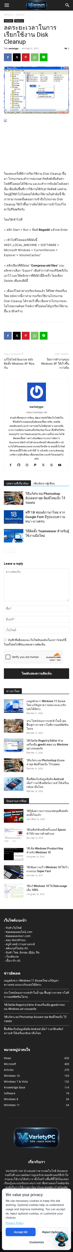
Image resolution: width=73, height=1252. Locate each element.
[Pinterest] (26, 57)
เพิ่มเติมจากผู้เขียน (44, 483)
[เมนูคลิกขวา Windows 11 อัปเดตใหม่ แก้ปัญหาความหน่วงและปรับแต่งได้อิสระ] (13, 706)
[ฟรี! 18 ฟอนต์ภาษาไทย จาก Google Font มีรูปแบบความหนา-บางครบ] (13, 517)
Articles (20, 14)
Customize (36, 1242)
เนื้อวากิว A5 (13, 960)
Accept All (20, 1232)
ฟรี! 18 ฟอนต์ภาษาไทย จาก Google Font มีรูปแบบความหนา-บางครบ (45, 516)
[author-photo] (36, 401)
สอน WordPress (16, 940)
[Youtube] (61, 465)
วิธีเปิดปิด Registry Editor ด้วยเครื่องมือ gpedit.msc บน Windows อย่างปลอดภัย (47, 744)
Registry (19, 20)
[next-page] (12, 550)
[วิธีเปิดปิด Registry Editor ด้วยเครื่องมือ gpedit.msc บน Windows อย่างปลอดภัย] (13, 745)
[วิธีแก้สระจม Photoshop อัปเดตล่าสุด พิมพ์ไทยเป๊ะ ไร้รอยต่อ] (13, 498)
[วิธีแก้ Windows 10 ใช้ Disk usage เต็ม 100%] (13, 891)
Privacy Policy (15, 1223)
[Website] (53, 465)
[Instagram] (28, 465)
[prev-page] (6, 550)
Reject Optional (52, 1232)
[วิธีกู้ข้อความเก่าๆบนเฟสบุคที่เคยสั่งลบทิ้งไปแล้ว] (13, 816)
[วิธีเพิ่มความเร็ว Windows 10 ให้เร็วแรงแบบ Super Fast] (13, 872)
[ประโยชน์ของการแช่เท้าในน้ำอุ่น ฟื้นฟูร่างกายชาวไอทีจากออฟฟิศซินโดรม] (13, 726)
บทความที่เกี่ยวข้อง (17, 483)
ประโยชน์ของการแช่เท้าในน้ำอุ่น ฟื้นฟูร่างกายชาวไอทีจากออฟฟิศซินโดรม (47, 724)
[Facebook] (8, 57)
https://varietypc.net (36, 412)
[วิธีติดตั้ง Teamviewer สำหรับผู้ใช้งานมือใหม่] (13, 535)
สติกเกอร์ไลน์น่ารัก (17, 948)
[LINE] (43, 57)
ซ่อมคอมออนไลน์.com (19, 932)
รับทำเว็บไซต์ (14, 928)
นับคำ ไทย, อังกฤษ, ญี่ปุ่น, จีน (23, 952)
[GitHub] (20, 465)
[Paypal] (36, 465)
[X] (17, 57)
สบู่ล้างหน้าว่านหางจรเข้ (20, 944)
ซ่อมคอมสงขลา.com (18, 936)
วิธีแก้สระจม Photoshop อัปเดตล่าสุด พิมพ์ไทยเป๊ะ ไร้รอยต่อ (45, 498)
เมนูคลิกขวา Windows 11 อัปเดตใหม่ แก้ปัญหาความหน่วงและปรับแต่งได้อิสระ (46, 705)
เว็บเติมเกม (12, 956)
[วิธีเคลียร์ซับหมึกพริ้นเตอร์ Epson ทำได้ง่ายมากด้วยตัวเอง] (13, 834)
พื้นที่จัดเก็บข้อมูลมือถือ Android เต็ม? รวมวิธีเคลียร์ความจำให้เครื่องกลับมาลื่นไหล (47, 783)
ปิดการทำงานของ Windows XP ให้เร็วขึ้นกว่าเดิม (55, 364)
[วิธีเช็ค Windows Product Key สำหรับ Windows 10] (13, 853)
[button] (6, 5)
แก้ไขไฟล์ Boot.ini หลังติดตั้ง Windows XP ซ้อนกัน (19, 364)
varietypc (14, 48)
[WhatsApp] (35, 57)
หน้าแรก (8, 14)
